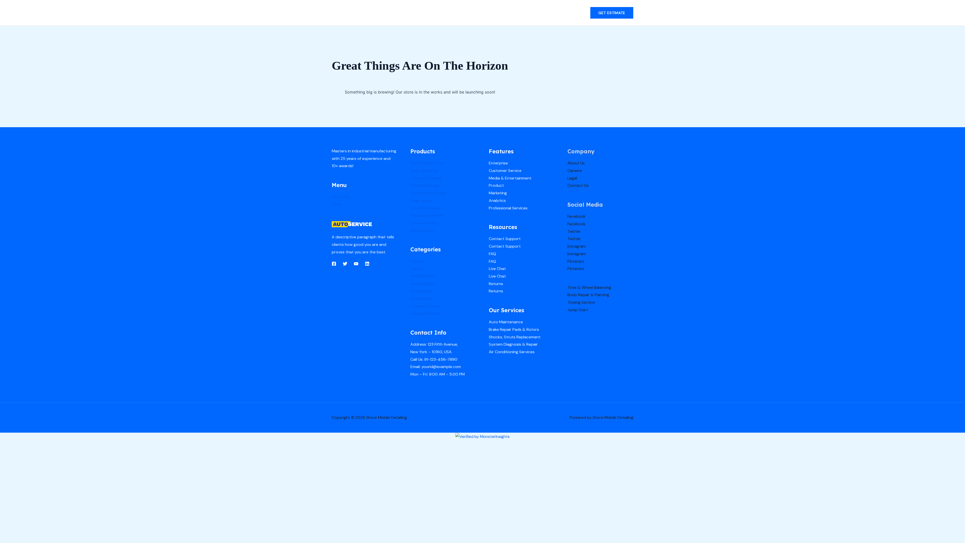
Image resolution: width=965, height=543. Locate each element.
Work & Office (423, 276)
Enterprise (498, 163)
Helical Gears (422, 230)
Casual (416, 261)
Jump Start (577, 309)
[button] (611, 13)
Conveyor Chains (426, 178)
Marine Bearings (424, 185)
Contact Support (505, 238)
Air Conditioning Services (512, 351)
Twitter (574, 231)
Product (496, 185)
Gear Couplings (424, 170)
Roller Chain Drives (427, 163)
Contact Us (578, 185)
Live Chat (497, 268)
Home (337, 204)
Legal (572, 178)
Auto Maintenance (506, 322)
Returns (496, 283)
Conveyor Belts (424, 222)
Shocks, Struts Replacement (515, 337)
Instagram (576, 246)
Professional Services (508, 208)
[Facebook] (334, 263)
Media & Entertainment (510, 178)
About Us (340, 196)
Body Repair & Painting (588, 294)
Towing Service (581, 302)
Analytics (497, 200)
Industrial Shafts (425, 208)
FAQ (492, 253)
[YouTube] (356, 263)
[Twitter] (345, 263)
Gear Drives (421, 200)
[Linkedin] (367, 263)
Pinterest (575, 261)
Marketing (498, 193)
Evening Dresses (425, 306)
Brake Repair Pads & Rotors (514, 329)
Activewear (420, 291)
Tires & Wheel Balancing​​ (589, 287)
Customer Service (505, 170)
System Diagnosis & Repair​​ (513, 344)
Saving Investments (428, 193)
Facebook (576, 216)
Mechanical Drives (426, 215)
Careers (574, 170)
